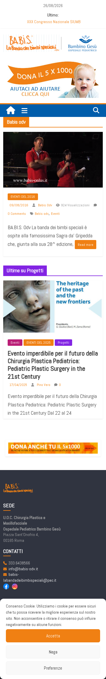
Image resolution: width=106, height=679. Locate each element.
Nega (53, 652)
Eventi (55, 213)
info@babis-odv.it (23, 568)
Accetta (53, 636)
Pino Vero (44, 384)
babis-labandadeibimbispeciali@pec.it (29, 577)
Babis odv (42, 213)
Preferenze (53, 668)
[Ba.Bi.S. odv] (10, 110)
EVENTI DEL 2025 (38, 342)
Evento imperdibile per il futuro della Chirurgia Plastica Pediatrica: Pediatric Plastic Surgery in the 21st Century (53, 364)
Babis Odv (45, 205)
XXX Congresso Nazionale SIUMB (53, 21)
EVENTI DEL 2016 (23, 196)
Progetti (63, 342)
